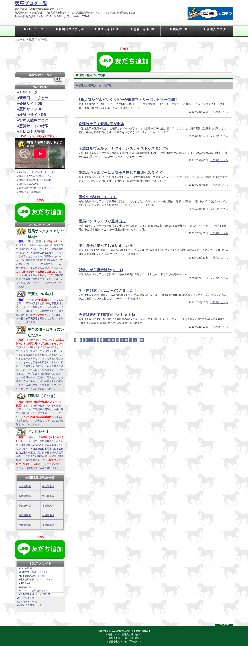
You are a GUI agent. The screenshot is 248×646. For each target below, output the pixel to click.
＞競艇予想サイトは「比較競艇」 (124, 638)
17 (134, 340)
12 (113, 340)
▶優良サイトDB (106, 31)
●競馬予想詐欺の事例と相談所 (34, 180)
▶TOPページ (33, 31)
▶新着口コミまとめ (70, 31)
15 (126, 340)
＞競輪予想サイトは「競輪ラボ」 (124, 641)
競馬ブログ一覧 (31, 3)
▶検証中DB (179, 31)
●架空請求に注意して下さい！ (34, 187)
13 (117, 340)
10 (104, 340)
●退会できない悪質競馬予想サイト (37, 176)
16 (130, 340)
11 (109, 340)
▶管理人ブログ (215, 31)
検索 (58, 79)
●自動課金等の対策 (28, 183)
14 (121, 340)
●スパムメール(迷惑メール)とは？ (36, 172)
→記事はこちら (219, 111)
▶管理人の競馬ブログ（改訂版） (95, 85)
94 (141, 340)
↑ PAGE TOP (223, 625)
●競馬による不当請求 (29, 191)
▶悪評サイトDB (142, 31)
